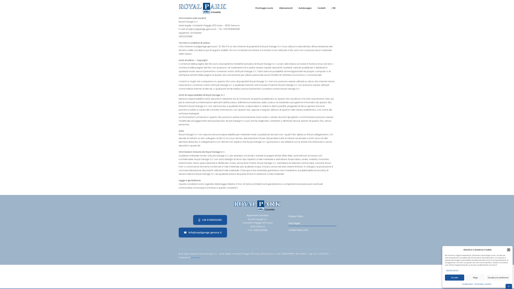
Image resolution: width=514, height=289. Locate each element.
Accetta (454, 277)
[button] (508, 249)
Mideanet (195, 257)
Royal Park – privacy (483, 284)
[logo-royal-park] (203, 3)
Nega (475, 277)
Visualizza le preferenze (498, 277)
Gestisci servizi (452, 270)
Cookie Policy (467, 284)
